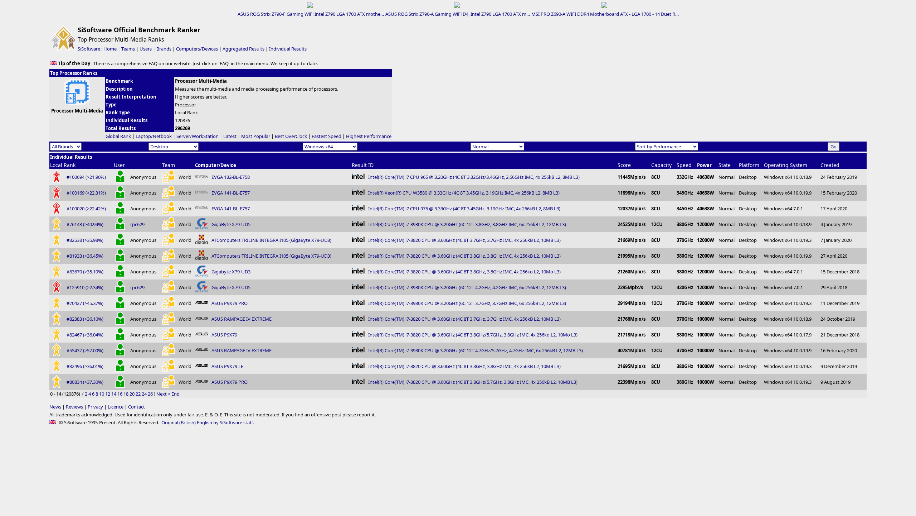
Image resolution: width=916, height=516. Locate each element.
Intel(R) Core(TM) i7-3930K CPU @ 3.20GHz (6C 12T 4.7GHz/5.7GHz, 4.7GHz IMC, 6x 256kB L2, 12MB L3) (475, 350)
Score (624, 165)
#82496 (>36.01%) (85, 366)
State (724, 165)
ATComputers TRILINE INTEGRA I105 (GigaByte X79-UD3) (271, 240)
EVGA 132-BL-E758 (230, 177)
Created (829, 165)
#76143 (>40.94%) (85, 224)
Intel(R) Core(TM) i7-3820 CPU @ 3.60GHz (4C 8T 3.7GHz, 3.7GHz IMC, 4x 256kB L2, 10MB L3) (464, 240)
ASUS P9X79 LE (227, 366)
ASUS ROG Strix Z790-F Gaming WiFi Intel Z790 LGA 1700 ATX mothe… (311, 14)
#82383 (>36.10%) (85, 319)
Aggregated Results (243, 49)
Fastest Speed (326, 136)
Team (168, 165)
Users (146, 49)
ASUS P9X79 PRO (229, 303)
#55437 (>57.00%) (85, 350)
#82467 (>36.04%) (85, 334)
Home (110, 49)
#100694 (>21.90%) (86, 177)
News (55, 406)
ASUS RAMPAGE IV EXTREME (241, 319)
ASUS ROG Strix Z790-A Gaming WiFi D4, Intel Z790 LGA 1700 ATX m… (457, 14)
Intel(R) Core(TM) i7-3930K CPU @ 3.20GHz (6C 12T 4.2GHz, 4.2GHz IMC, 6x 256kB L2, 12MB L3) (467, 287)
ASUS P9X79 (224, 334)
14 (113, 394)
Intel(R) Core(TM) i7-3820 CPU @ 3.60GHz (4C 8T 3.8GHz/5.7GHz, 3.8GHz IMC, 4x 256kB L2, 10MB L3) (473, 382)
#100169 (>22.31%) (86, 193)
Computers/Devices (197, 49)
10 (101, 394)
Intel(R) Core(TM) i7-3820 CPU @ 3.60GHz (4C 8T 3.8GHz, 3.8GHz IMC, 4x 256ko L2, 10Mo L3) (464, 271)
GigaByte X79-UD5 (230, 224)
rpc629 (137, 224)
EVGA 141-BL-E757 (230, 193)
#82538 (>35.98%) (85, 240)
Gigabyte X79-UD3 (230, 271)
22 (138, 394)
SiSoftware (89, 49)
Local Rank (62, 165)
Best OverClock (291, 136)
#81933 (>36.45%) (85, 256)
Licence (115, 406)
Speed (684, 165)
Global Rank (118, 136)
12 (107, 394)
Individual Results (288, 49)
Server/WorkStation (197, 136)
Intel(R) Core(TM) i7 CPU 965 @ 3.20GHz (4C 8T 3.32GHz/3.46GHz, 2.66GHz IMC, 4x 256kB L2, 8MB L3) (474, 177)
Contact (136, 406)
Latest (230, 136)
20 (132, 394)
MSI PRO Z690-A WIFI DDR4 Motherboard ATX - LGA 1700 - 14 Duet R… (605, 14)
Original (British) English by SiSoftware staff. (207, 422)
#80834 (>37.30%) (85, 382)
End (175, 394)
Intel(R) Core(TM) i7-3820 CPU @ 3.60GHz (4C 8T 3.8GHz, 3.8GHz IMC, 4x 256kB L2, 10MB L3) (464, 256)
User (119, 165)
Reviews (74, 406)
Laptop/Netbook (154, 136)
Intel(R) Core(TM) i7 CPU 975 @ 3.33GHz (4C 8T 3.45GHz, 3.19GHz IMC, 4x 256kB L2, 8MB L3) (464, 208)
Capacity (661, 165)
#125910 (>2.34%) (85, 287)
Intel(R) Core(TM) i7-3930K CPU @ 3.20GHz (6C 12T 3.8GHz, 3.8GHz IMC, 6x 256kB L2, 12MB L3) (467, 224)
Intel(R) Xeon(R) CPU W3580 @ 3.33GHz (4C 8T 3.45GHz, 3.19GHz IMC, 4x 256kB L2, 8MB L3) (464, 193)
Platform (749, 165)
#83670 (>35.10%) (85, 271)
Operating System (785, 165)
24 (144, 394)
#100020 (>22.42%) (86, 208)
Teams (128, 49)
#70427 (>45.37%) (85, 303)
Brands (163, 49)
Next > (163, 394)
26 (150, 394)
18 (125, 394)
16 (119, 394)
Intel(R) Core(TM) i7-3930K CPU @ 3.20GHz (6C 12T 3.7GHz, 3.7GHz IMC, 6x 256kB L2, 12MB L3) (467, 303)
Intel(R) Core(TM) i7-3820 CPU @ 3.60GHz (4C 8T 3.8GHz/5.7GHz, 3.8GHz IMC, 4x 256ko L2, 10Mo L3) (473, 334)
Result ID (363, 165)
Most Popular (255, 136)
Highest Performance (368, 136)
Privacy (95, 406)
